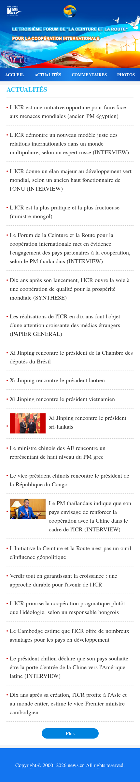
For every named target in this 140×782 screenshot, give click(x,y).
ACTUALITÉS (48, 74)
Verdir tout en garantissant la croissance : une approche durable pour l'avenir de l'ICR (63, 580)
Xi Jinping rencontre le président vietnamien (62, 399)
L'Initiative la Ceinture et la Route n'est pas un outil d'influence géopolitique (70, 552)
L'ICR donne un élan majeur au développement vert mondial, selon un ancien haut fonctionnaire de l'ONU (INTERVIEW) (71, 179)
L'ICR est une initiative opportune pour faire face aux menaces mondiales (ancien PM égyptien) (68, 111)
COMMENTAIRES (89, 74)
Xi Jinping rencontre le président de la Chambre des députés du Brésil (71, 357)
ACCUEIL (14, 74)
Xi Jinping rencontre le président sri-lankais (87, 422)
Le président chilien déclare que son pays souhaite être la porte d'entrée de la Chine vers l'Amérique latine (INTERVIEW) (69, 667)
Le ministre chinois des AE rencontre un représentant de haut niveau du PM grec (57, 452)
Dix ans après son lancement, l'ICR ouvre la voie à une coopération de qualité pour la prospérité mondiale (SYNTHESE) (70, 288)
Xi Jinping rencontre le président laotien (57, 380)
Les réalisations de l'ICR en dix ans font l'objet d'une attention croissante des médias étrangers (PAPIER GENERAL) (65, 325)
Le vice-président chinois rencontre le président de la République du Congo (69, 479)
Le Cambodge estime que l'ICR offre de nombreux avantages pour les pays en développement (69, 635)
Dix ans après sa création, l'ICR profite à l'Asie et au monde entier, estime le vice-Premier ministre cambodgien (68, 703)
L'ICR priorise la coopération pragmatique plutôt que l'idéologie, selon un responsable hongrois (67, 607)
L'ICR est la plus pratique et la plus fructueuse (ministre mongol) (64, 211)
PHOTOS (126, 74)
